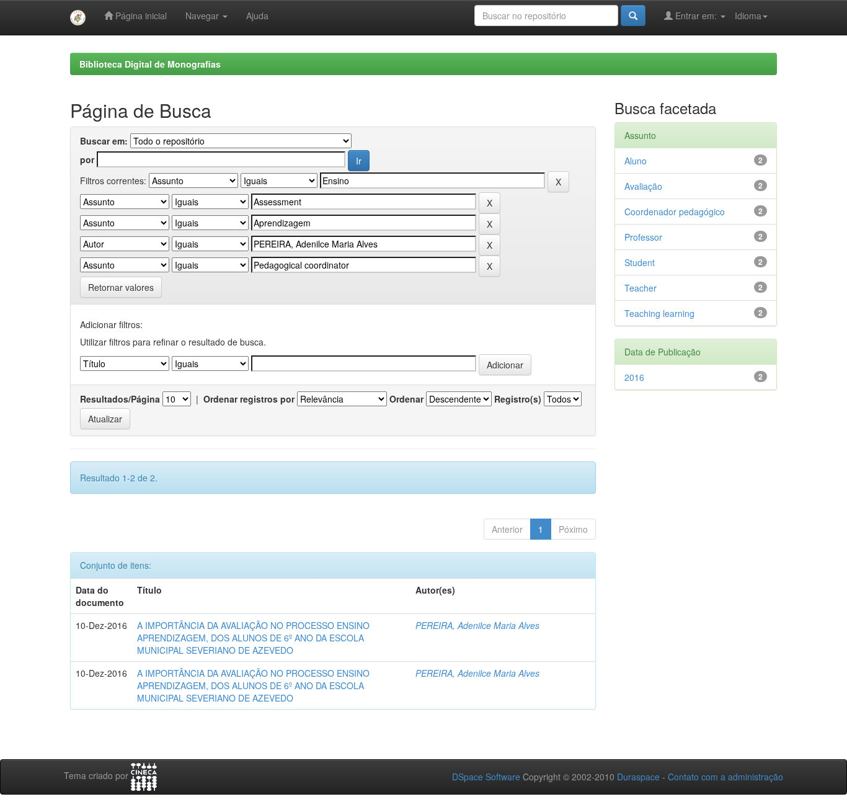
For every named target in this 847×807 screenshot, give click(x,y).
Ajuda (257, 15)
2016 (634, 377)
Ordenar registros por (249, 399)
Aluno (635, 160)
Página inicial (140, 15)
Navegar (203, 15)
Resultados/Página (120, 399)
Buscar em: (104, 141)
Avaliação (643, 186)
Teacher (640, 288)
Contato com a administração (725, 776)
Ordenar (406, 399)
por (87, 159)
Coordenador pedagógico (674, 211)
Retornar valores (121, 287)
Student (639, 262)
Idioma (748, 15)
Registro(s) (517, 399)
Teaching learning (659, 313)
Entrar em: (696, 15)
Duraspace (638, 776)
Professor (643, 237)
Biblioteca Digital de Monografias (150, 64)
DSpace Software (486, 776)
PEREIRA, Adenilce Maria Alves (477, 625)
